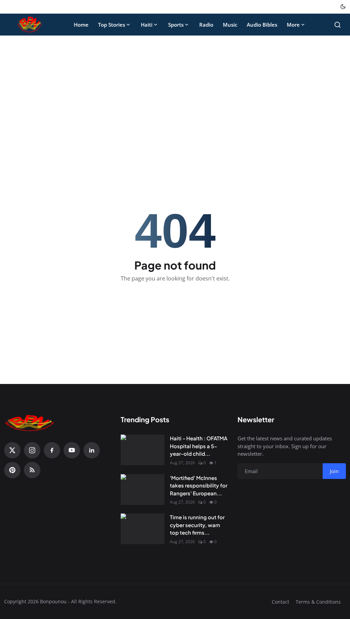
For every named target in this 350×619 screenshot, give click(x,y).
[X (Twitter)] (12, 450)
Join (334, 471)
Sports (176, 24)
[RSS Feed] (32, 470)
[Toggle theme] (343, 7)
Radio (206, 24)
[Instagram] (32, 450)
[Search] (337, 24)
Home (81, 24)
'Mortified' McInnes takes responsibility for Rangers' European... (198, 485)
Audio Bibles (262, 24)
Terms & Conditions (318, 602)
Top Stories (111, 24)
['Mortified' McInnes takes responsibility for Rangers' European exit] (142, 489)
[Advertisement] (175, 91)
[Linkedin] (91, 450)
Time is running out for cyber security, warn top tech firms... (197, 525)
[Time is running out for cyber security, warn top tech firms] (142, 528)
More (293, 24)
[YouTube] (72, 450)
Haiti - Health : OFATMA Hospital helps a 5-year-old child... (198, 446)
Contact (280, 602)
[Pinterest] (12, 470)
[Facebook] (52, 450)
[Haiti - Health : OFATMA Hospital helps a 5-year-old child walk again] (142, 450)
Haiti (146, 24)
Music (230, 24)
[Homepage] (29, 24)
